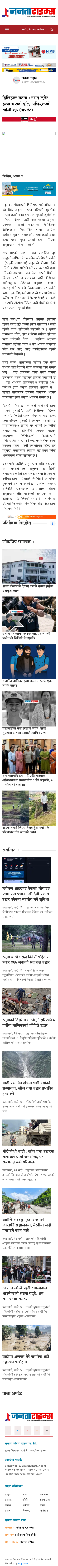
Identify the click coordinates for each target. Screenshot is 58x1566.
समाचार (8, 1500)
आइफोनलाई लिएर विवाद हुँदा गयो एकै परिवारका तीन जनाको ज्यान (25, 830)
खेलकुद (26, 1511)
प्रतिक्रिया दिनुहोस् (16, 523)
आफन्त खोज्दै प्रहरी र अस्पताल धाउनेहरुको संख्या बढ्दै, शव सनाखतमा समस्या (24, 1294)
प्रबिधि (25, 1500)
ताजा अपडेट (12, 1394)
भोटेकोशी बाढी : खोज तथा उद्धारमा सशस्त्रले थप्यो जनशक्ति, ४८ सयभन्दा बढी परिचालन (28, 1157)
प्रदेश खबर (45, 1500)
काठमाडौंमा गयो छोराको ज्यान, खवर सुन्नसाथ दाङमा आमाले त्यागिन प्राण (24, 731)
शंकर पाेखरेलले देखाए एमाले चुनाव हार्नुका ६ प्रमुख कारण (27, 589)
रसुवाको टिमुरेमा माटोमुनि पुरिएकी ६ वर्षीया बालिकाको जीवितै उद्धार (28, 1023)
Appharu (23, 1563)
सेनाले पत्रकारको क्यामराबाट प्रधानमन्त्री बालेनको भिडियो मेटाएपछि (26, 636)
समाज (7, 1511)
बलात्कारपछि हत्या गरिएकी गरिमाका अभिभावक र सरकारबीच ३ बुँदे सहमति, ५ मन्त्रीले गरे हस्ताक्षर (27, 780)
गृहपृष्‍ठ (8, 1494)
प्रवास (42, 1505)
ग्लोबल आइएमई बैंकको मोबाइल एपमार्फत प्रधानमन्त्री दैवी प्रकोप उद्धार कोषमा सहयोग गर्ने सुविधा (26, 894)
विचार (25, 1494)
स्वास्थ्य (8, 1505)
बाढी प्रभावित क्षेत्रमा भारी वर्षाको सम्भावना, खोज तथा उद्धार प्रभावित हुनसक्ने (27, 1089)
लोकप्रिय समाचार (16, 542)
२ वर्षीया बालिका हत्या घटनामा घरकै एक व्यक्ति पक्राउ (27, 683)
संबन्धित (9, 850)
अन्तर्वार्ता (44, 1494)
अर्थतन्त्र (26, 1505)
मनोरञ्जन (44, 1511)
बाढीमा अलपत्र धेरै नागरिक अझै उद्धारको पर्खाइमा (25, 1359)
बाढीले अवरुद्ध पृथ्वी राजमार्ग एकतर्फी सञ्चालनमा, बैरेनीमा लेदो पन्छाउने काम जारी (26, 1225)
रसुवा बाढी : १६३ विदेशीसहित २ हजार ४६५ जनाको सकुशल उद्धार (26, 960)
